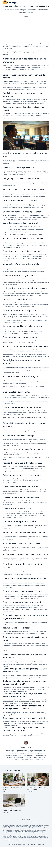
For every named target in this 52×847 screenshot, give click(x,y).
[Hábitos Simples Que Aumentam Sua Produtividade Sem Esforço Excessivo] (14, 800)
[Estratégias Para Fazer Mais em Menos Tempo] (14, 779)
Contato (14, 821)
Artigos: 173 (26, 761)
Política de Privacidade (38, 821)
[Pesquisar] (46, 2)
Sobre (9, 821)
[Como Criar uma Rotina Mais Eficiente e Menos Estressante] (38, 779)
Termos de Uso (28, 821)
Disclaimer (20, 821)
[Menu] (48, 2)
